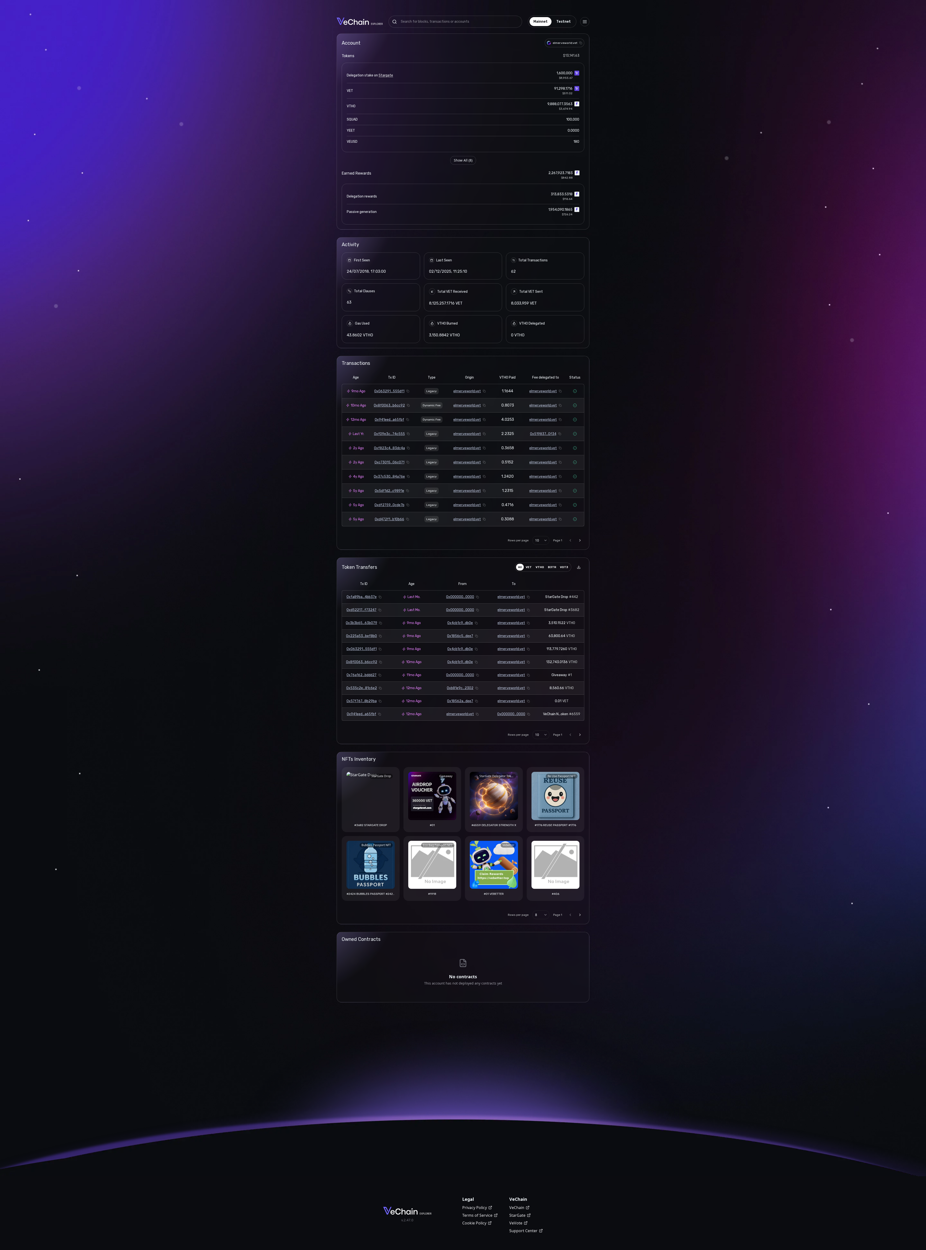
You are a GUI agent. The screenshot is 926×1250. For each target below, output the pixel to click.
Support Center (523, 1230)
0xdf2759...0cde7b (389, 505)
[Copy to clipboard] (580, 42)
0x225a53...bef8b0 (361, 636)
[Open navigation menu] (584, 21)
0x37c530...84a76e (389, 477)
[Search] (394, 21)
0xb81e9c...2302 (460, 688)
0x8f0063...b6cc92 (389, 405)
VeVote (515, 1223)
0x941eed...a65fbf (389, 420)
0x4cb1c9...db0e (460, 623)
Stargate (386, 75)
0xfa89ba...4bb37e (362, 597)
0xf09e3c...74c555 (389, 434)
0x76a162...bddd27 (361, 675)
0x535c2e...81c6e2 (361, 688)
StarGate (517, 1215)
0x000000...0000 (460, 597)
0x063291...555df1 (389, 391)
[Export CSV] (578, 567)
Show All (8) (463, 160)
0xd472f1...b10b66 (389, 519)
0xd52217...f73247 (361, 610)
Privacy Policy (474, 1207)
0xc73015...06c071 (389, 462)
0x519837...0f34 (543, 434)
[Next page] (580, 540)
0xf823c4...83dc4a (389, 448)
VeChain (516, 1207)
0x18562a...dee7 (460, 701)
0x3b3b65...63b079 (361, 623)
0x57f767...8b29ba (362, 701)
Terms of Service (477, 1215)
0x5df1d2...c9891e (389, 491)
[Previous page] (570, 540)
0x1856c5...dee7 (460, 636)
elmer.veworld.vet (467, 391)
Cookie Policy (474, 1223)
